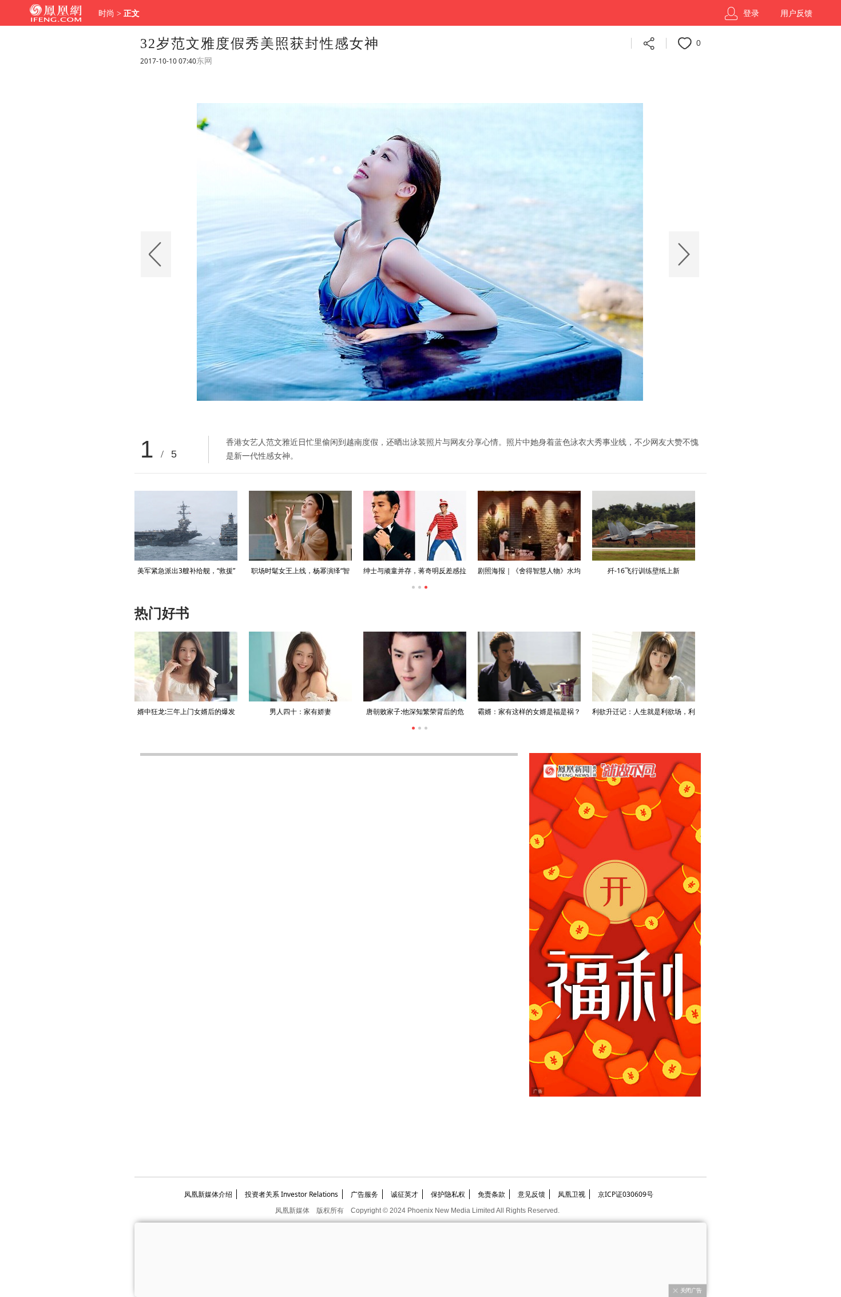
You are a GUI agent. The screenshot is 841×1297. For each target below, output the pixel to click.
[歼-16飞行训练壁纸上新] (643, 526)
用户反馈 (796, 13)
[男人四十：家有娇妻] (300, 666)
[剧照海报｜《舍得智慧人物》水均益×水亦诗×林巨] (529, 526)
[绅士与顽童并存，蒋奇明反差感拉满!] (414, 526)
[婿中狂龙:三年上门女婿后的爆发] (185, 666)
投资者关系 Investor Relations (291, 1194)
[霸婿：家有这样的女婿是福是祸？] (529, 666)
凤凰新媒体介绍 (208, 1194)
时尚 (106, 13)
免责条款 (491, 1194)
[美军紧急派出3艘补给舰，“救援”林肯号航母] (185, 526)
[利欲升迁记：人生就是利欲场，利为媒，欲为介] (643, 666)
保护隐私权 (448, 1194)
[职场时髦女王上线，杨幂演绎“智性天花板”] (300, 526)
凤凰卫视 (571, 1194)
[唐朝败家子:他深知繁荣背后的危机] (414, 666)
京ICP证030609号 (625, 1194)
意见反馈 (531, 1194)
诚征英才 (404, 1194)
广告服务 (364, 1194)
